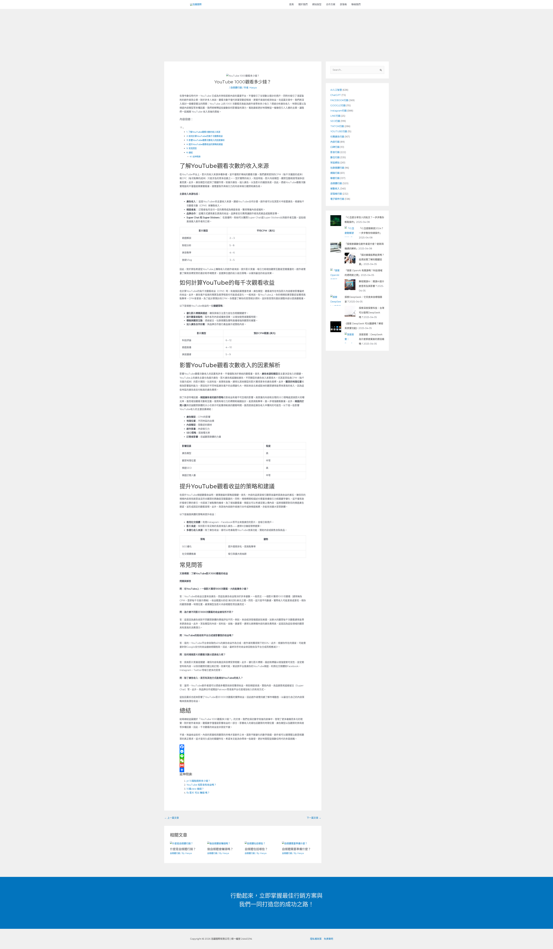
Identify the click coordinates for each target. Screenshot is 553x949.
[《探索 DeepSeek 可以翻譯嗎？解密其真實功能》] (335, 326)
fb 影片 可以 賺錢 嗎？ (198, 792)
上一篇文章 (171, 817)
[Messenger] (243, 751)
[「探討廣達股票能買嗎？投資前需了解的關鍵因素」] (350, 257)
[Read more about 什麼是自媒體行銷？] (181, 843)
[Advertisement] (276, 30)
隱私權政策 (316, 938)
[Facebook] (243, 746)
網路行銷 (335, 173)
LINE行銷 (335, 116)
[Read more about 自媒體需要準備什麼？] (294, 843)
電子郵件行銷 (337, 199)
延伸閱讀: (197, 156)
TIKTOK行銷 (337, 126)
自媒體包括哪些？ (256, 849)
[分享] (243, 770)
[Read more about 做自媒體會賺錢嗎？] (218, 843)
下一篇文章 (314, 817)
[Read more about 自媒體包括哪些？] (255, 843)
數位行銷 (335, 157)
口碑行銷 (335, 147)
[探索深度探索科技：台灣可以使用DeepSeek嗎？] (350, 311)
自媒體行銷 (236, 87)
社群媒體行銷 (337, 167)
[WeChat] (243, 760)
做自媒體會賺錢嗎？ (220, 849)
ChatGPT (335, 95)
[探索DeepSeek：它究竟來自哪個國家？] (335, 300)
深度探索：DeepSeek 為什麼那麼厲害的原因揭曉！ (371, 339)
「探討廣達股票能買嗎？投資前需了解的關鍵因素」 (371, 260)
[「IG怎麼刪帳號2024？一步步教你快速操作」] (350, 231)
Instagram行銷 (338, 110)
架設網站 (335, 162)
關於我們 (303, 4)
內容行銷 (335, 141)
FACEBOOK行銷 (339, 100)
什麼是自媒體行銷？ (183, 849)
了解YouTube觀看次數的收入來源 (204, 132)
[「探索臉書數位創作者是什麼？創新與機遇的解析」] (335, 246)
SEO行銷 (335, 121)
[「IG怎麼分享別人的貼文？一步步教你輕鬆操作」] (335, 220)
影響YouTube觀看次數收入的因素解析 (207, 140)
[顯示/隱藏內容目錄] (182, 128)
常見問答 (193, 148)
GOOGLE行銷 (338, 105)
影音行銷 (335, 152)
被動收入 (335, 188)
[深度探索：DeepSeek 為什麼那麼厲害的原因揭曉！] (350, 337)
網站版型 (316, 4)
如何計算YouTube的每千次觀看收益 (206, 136)
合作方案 (330, 4)
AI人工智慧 (336, 90)
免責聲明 (328, 938)
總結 (191, 152)
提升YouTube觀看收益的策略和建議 (206, 144)
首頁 (291, 4)
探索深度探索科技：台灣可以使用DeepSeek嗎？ (371, 313)
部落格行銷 (336, 193)
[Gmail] (243, 765)
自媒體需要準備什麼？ (296, 849)
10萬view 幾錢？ (195, 788)
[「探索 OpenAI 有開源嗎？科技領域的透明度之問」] (335, 273)
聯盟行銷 (335, 178)
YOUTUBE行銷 (338, 131)
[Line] (243, 756)
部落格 (343, 4)
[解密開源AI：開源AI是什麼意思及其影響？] (350, 284)
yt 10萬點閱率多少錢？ (198, 781)
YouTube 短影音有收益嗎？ (201, 784)
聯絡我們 (356, 4)
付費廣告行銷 (337, 136)
